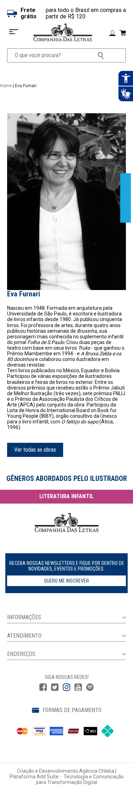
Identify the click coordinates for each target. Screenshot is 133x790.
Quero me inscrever (66, 581)
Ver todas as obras (35, 449)
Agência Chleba (96, 771)
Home (6, 85)
